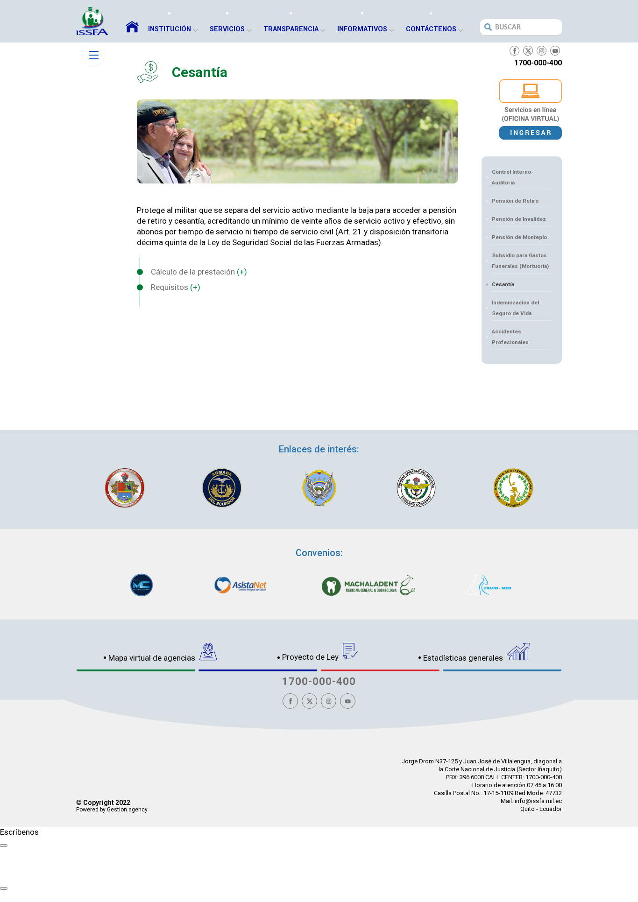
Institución (169, 29)
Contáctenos (431, 29)
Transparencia (291, 29)
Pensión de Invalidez (519, 219)
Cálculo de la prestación (199, 271)
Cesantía (503, 284)
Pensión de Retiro (515, 200)
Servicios (227, 29)
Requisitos (175, 287)
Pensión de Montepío (519, 237)
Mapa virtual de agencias (152, 657)
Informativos (362, 29)
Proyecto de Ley (311, 657)
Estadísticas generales (464, 657)
